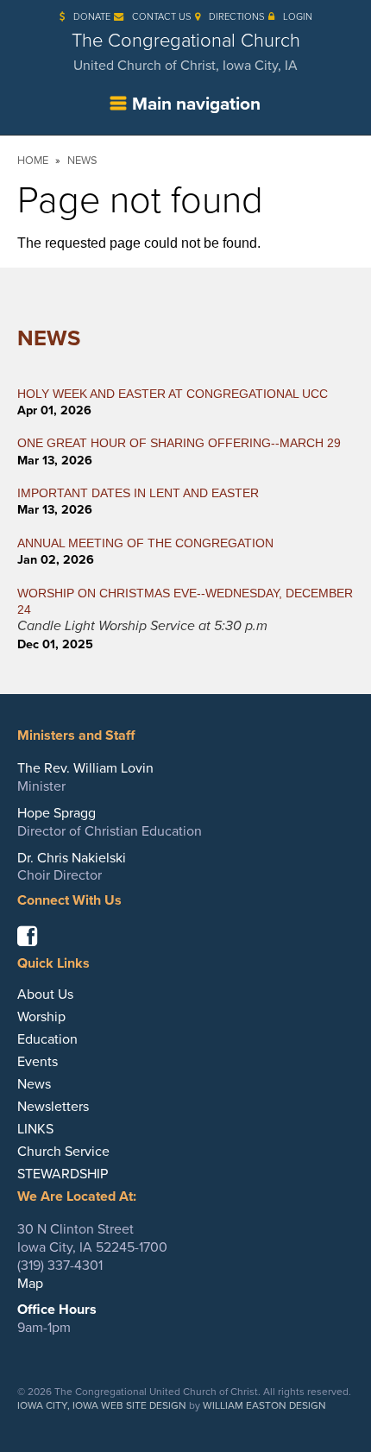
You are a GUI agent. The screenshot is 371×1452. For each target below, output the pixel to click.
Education (47, 1039)
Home (32, 160)
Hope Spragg (56, 813)
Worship (41, 1017)
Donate (91, 16)
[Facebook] (33, 940)
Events (37, 1061)
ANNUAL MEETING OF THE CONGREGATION (145, 543)
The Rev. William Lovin (85, 768)
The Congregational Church (186, 52)
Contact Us (162, 16)
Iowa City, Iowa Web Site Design (101, 1405)
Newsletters (53, 1106)
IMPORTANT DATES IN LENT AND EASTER (138, 493)
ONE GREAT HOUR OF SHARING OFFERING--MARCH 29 (179, 443)
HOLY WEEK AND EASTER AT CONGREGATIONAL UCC (172, 394)
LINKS (35, 1129)
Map (30, 1283)
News (82, 160)
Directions (237, 16)
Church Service (63, 1151)
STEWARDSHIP (62, 1174)
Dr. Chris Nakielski (71, 858)
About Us (45, 994)
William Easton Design (264, 1405)
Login (297, 16)
